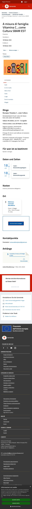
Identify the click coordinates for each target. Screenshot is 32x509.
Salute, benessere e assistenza (11, 408)
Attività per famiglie (18, 14)
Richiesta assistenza (8, 468)
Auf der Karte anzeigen (16, 223)
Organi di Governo (8, 355)
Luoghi (5, 430)
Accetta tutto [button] (16, 499)
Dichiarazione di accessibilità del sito (12, 485)
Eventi (5, 433)
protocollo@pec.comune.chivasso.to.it (13, 453)
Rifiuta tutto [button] (15, 503)
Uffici (4, 359)
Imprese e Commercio (8, 383)
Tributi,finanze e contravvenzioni (11, 403)
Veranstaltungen (6, 14)
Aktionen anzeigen (13, 50)
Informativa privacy (8, 480)
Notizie (5, 419)
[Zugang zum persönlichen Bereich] (21, 2)
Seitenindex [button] (7, 80)
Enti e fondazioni (7, 362)
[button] (16, 506)
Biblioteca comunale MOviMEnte (11, 203)
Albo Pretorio (6, 478)
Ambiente (5, 406)
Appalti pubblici (7, 385)
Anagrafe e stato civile (9, 376)
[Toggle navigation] (3, 6)
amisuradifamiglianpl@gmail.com (18, 242)
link (2, 496)
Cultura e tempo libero (9, 378)
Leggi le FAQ (6, 466)
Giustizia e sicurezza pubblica (10, 401)
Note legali (6, 483)
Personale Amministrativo (10, 366)
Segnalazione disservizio (9, 464)
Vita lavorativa (7, 380)
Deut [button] (25, 2)
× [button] (30, 486)
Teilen (4, 50)
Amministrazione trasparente (10, 476)
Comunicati (6, 421)
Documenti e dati (7, 369)
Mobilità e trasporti (8, 392)
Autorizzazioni (7, 410)
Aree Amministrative (8, 357)
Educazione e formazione (9, 399)
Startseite (4, 12)
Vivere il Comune (13, 12)
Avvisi (4, 424)
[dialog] (16, 497)
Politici (5, 364)
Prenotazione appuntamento (10, 461)
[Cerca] (29, 6)
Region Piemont (6, 2)
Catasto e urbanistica (8, 387)
